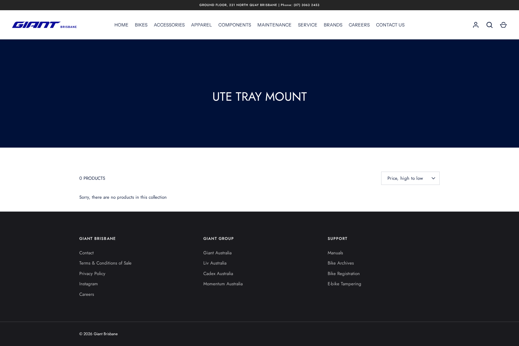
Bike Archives (341, 263)
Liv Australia (214, 263)
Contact (86, 253)
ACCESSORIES (169, 25)
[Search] (489, 25)
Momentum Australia (223, 283)
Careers (86, 294)
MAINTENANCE (274, 25)
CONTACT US (390, 25)
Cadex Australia (218, 273)
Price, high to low (405, 178)
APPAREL (201, 25)
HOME (121, 25)
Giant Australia (217, 253)
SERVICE (307, 25)
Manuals (335, 253)
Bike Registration (344, 273)
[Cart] (503, 25)
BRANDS (333, 25)
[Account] (475, 25)
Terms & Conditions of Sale (105, 263)
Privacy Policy (92, 273)
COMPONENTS (234, 25)
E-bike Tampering (344, 283)
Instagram (88, 283)
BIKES (141, 25)
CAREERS (359, 25)
